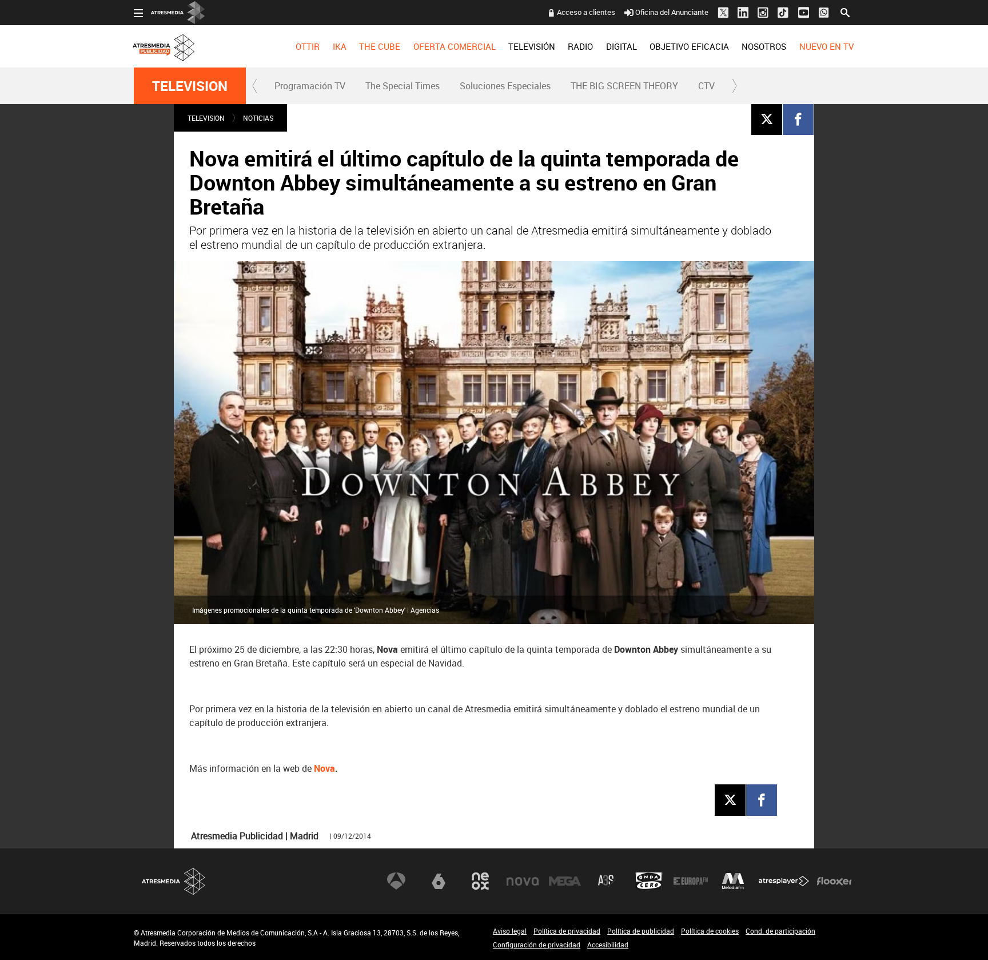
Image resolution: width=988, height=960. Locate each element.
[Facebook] (798, 119)
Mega (565, 881)
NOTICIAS (258, 117)
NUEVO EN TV (826, 46)
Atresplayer (784, 881)
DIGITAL (621, 46)
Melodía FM (733, 881)
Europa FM (691, 881)
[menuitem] (307, 46)
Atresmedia (174, 881)
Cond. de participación (780, 930)
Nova (324, 768)
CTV (706, 86)
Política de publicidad (640, 930)
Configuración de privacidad (536, 944)
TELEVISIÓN (531, 46)
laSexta (438, 881)
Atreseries (606, 881)
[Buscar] (845, 11)
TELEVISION (190, 86)
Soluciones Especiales (505, 86)
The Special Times (402, 86)
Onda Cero (649, 881)
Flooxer (834, 881)
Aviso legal (510, 930)
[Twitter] (766, 119)
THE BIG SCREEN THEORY (624, 86)
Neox (480, 881)
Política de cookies (710, 930)
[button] (255, 86)
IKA (339, 46)
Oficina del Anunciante (671, 12)
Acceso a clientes (586, 12)
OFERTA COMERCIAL (454, 46)
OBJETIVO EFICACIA (689, 46)
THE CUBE (379, 46)
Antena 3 (396, 881)
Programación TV (309, 86)
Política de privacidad (566, 930)
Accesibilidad (607, 944)
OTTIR (308, 46)
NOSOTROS (764, 46)
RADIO (580, 46)
